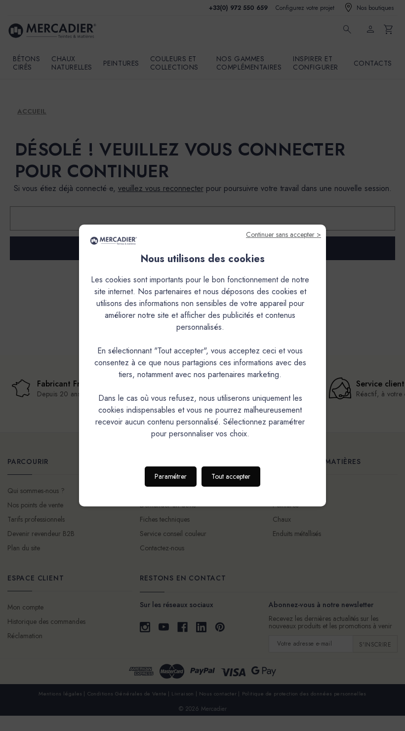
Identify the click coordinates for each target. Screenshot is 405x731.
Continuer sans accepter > (283, 234)
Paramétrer (171, 476)
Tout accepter (230, 476)
